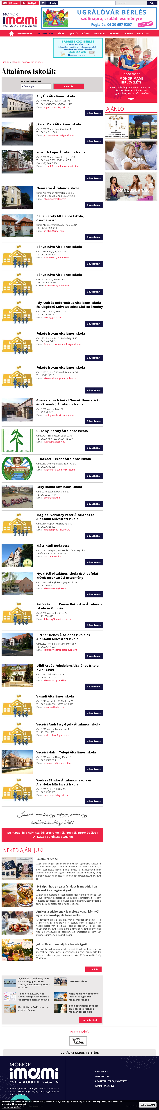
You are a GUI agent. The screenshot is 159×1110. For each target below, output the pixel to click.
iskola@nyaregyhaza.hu (55, 588)
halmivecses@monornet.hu (57, 763)
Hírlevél (13, 3)
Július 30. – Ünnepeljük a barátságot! (61, 944)
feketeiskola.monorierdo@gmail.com (62, 344)
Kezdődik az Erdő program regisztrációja (33, 1008)
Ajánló (73, 33)
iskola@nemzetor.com (55, 198)
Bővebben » (94, 113)
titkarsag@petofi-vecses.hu (57, 619)
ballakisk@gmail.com (54, 230)
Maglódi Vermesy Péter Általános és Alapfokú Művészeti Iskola (65, 517)
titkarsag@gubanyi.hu (54, 441)
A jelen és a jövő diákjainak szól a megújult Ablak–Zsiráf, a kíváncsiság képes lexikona (34, 983)
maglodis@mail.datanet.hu (57, 529)
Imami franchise (104, 1085)
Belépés (32, 3)
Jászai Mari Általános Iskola (58, 124)
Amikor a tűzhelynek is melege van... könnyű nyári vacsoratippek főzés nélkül (67, 913)
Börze (86, 33)
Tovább (93, 969)
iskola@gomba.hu (52, 317)
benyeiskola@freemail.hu (56, 257)
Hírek (61, 33)
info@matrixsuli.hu (53, 556)
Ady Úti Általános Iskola (55, 96)
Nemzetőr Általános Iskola (57, 188)
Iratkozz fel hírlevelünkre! (52, 836)
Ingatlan (143, 33)
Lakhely (52, 3)
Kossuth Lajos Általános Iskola (61, 152)
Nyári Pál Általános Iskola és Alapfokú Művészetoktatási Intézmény (67, 575)
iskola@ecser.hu (52, 497)
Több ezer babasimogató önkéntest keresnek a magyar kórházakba (84, 1008)
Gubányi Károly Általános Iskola (62, 431)
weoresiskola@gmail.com (56, 795)
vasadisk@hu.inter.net (54, 707)
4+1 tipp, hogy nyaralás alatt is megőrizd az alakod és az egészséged (66, 888)
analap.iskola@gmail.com (56, 735)
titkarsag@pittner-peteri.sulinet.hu (60, 649)
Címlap (11, 33)
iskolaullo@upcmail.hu (55, 680)
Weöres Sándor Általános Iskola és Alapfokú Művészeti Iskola (64, 782)
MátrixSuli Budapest (52, 545)
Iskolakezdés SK (47, 859)
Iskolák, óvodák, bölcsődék (27, 62)
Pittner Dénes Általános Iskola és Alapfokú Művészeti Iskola (63, 637)
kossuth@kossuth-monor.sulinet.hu (61, 166)
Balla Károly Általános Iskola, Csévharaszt (60, 218)
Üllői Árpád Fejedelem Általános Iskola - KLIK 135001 (68, 667)
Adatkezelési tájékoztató (111, 1081)
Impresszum (102, 1076)
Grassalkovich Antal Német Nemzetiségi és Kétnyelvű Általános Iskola (69, 402)
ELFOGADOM (148, 1105)
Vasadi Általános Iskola (55, 696)
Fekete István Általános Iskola (60, 333)
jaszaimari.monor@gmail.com (59, 135)
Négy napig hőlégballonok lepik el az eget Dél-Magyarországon (84, 996)
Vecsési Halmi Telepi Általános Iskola (66, 752)
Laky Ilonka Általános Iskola (59, 487)
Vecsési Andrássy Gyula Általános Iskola (68, 724)
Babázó (114, 33)
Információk (45, 33)
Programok (24, 33)
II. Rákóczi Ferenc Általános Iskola (63, 459)
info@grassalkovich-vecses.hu (59, 415)
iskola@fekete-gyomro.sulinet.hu (60, 378)
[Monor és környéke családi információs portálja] (20, 20)
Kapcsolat (101, 1071)
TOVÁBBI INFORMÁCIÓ (11, 1107)
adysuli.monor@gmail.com (57, 107)
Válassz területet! (31, 81)
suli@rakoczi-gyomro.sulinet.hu (59, 469)
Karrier (128, 33)
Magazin (99, 33)
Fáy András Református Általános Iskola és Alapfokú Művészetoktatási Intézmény (69, 305)
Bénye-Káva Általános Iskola (59, 247)
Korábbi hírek (90, 1020)
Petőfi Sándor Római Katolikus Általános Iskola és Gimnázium (69, 606)
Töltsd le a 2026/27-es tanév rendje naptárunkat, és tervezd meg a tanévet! (33, 996)
